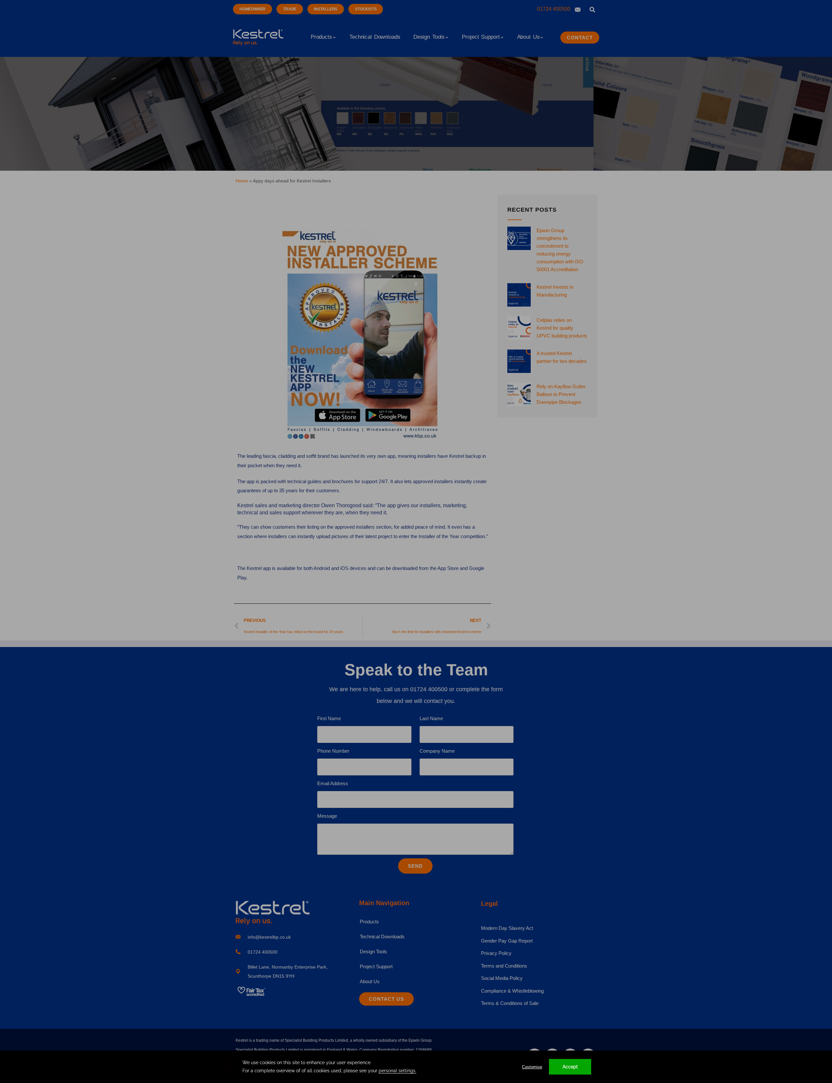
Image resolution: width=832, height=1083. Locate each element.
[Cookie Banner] (416, 1066)
